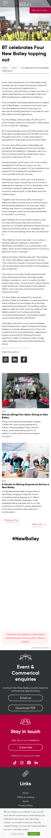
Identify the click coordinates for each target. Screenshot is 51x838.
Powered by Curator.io (41, 648)
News (14, 68)
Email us (25, 698)
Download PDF (25, 708)
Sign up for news (39, 10)
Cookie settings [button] (17, 834)
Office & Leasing (25, 797)
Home (4, 68)
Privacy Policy (26, 805)
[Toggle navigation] (5, 3)
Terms (25, 801)
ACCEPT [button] (34, 834)
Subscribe (25, 747)
